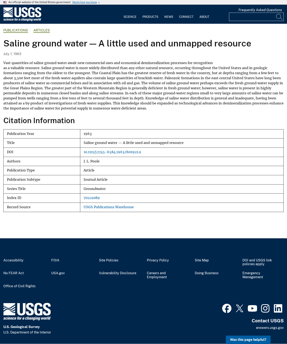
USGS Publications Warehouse (109, 207)
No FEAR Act (13, 273)
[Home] (22, 20)
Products (150, 16)
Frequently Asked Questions (260, 10)
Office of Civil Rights (19, 286)
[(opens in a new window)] (226, 308)
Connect (186, 16)
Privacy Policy (158, 260)
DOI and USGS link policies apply (257, 262)
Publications (15, 30)
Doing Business (207, 273)
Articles (41, 30)
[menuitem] (130, 14)
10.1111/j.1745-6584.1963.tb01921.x (112, 152)
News (168, 16)
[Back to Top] (272, 329)
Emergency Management (252, 275)
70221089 (92, 198)
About (204, 16)
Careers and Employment (157, 275)
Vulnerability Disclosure (117, 273)
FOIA (55, 260)
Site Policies (108, 260)
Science (130, 16)
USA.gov (58, 273)
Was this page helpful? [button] (248, 340)
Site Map (202, 260)
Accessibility (13, 260)
